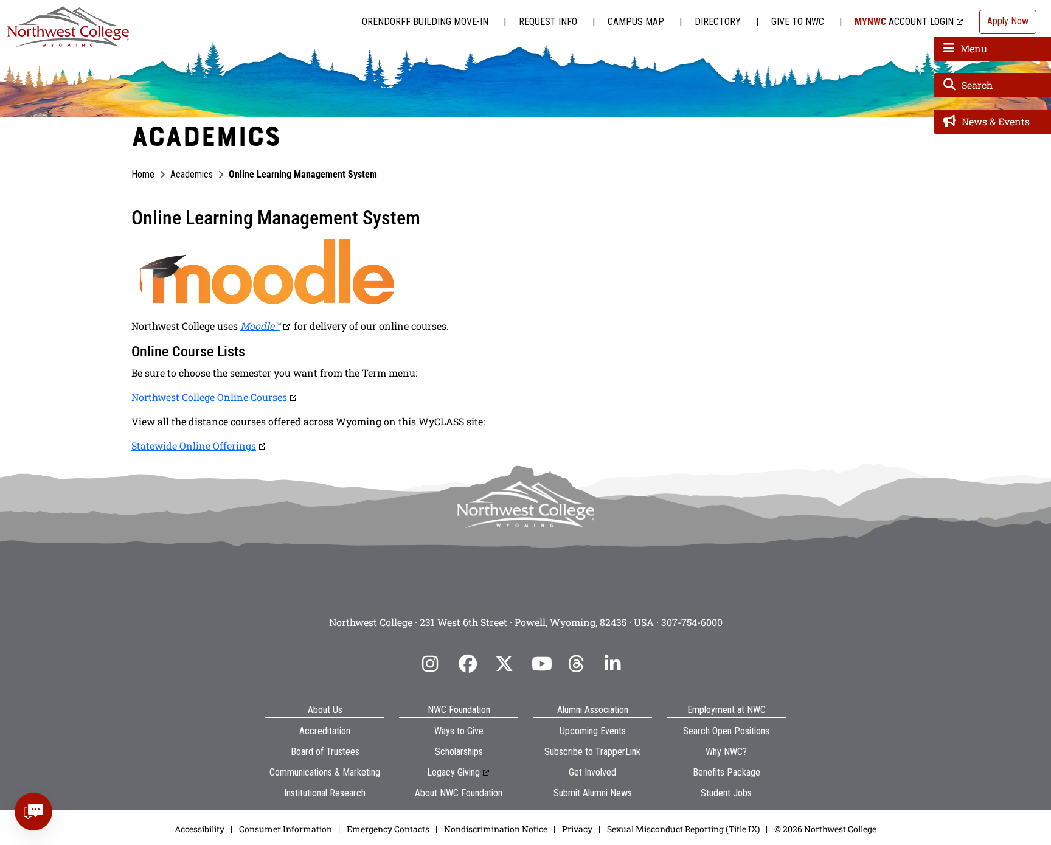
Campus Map (636, 21)
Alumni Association (592, 709)
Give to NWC (797, 21)
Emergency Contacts (388, 829)
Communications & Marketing (324, 772)
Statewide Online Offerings (193, 445)
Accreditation (324, 731)
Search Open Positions (726, 731)
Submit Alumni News (592, 793)
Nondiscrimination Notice (495, 829)
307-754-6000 (692, 622)
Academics (191, 174)
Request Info (548, 21)
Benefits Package (726, 772)
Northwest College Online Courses (209, 397)
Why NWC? (726, 751)
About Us (325, 709)
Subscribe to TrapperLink (592, 751)
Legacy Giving (453, 772)
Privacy (577, 829)
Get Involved (592, 772)
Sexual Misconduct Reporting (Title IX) (683, 829)
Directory (718, 21)
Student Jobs (726, 793)
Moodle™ (260, 325)
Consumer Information (285, 829)
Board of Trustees (325, 751)
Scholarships (459, 751)
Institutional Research (325, 793)
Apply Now (1007, 21)
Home (142, 174)
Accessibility (199, 829)
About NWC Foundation (458, 793)
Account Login (904, 21)
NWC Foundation (459, 709)
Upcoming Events (593, 731)
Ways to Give (459, 731)
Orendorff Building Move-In (425, 21)
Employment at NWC (726, 709)
